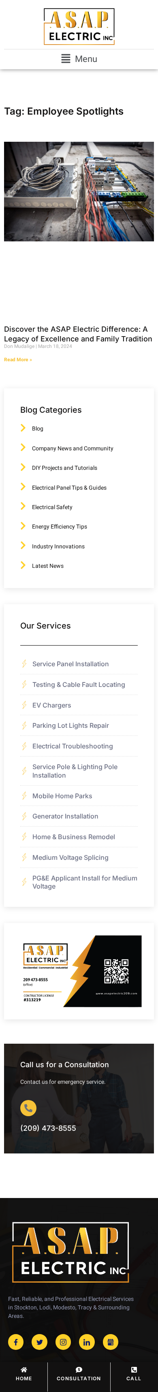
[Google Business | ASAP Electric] (110, 1341)
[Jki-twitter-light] (39, 1341)
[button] (79, 59)
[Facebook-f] (15, 1341)
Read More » (18, 359)
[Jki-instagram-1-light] (63, 1341)
